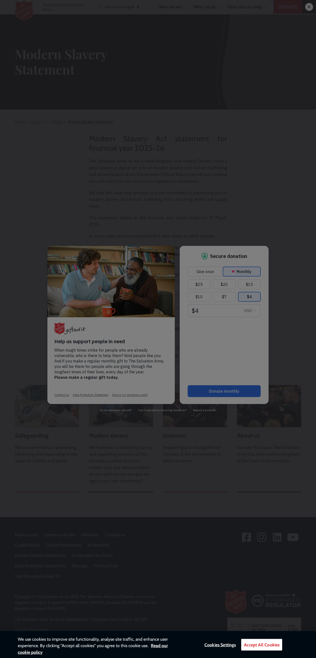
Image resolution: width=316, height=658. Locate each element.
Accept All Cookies (261, 644)
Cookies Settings (220, 644)
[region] (158, 644)
